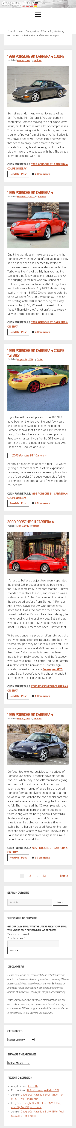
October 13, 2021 (26, 196)
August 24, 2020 (25, 359)
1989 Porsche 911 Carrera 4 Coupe (35, 56)
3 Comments (42, 857)
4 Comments (42, 332)
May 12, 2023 (23, 60)
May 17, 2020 (23, 718)
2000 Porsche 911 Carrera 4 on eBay (37, 688)
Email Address (16, 938)
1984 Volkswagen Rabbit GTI (43, 1090)
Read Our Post (19, 174)
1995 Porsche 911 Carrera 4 (30, 192)
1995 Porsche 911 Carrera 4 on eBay (37, 324)
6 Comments (42, 503)
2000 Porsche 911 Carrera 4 (29, 455)
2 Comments (42, 174)
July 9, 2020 (23, 526)
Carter (40, 359)
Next (63, 875)
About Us (33, 1086)
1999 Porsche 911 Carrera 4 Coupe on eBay (37, 495)
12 (44, 875)
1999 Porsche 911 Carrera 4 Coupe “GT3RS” (35, 353)
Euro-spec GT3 (53, 669)
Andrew (38, 60)
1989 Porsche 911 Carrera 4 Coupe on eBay (37, 166)
